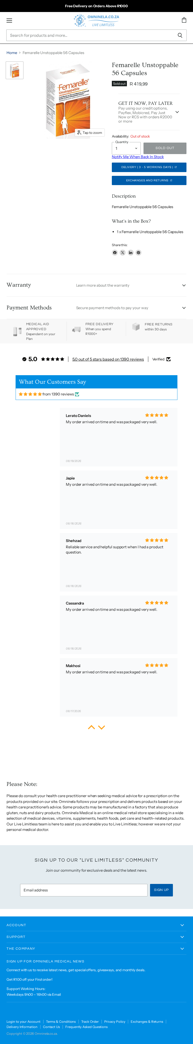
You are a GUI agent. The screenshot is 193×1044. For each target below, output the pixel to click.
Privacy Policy (114, 1021)
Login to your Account (23, 1021)
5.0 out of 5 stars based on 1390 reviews (108, 359)
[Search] (180, 35)
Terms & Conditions (61, 1021)
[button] (91, 728)
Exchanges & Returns (147, 1021)
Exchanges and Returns (147, 180)
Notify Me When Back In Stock (138, 156)
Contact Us (51, 1027)
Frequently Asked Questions (86, 1027)
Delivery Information (22, 1027)
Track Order (90, 1021)
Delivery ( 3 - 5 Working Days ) (147, 167)
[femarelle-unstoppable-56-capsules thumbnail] (14, 70)
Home (12, 53)
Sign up (161, 890)
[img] (30, 394)
